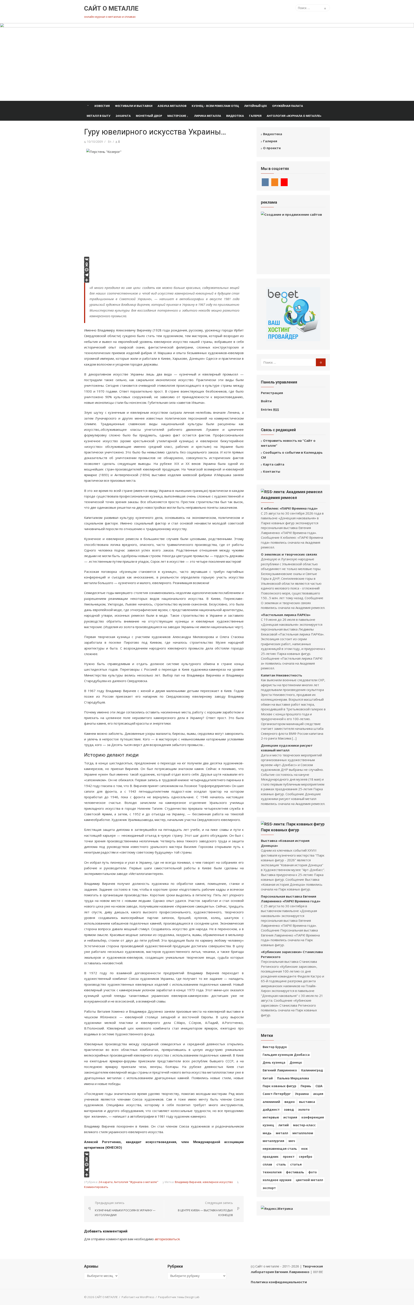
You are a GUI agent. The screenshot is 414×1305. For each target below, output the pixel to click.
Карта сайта (273, 464)
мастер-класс (304, 1125)
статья (296, 1164)
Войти (266, 401)
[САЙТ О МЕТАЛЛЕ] (207, 62)
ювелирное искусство (218, 1182)
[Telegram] (164, 274)
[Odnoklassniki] (164, 264)
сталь (281, 1164)
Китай (268, 1078)
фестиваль (295, 1172)
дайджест (271, 1109)
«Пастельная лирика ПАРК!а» (285, 615)
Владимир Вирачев (188, 1182)
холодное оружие (277, 1180)
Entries (270, 409)
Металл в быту (98, 116)
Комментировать (96, 1187)
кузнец (268, 1125)
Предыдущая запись (125, 1209)
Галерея (255, 116)
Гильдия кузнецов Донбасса (286, 1055)
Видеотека (235, 116)
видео (289, 1102)
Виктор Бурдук (275, 1047)
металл (282, 1133)
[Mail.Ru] (164, 269)
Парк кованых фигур (280, 830)
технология (272, 1172)
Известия (102, 106)
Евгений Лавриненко (280, 1070)
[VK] (164, 259)
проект (289, 1157)
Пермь (306, 1086)
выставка (307, 1102)
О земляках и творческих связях (289, 554)
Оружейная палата (287, 106)
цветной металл (309, 1180)
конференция (312, 1117)
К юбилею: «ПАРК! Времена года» (289, 508)
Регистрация (272, 393)
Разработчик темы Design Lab (178, 1297)
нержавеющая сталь (280, 1149)
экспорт (269, 1188)
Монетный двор (149, 116)
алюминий (271, 1102)
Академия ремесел (279, 497)
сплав (267, 1164)
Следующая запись (205, 1209)
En (109, 141)
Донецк (296, 1062)
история (290, 1117)
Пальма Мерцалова (293, 1078)
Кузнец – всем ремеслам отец (215, 106)
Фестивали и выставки (133, 106)
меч (292, 1141)
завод (289, 1109)
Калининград (312, 1070)
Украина (302, 1094)
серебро (305, 1157)
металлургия (273, 1141)
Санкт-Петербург (277, 1094)
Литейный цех (255, 106)
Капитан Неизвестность (281, 675)
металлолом (302, 1133)
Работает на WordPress (138, 1297)
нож (304, 1149)
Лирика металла (207, 116)
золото (304, 1109)
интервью (271, 1117)
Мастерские (176, 116)
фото (312, 1172)
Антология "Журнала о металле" (136, 1182)
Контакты (271, 471)
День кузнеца (274, 1062)
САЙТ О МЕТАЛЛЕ (111, 8)
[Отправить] (164, 280)
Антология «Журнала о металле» (294, 116)
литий (283, 1125)
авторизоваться (167, 1239)
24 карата (123, 116)
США (319, 1086)
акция (318, 1094)
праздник (271, 1157)
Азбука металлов (172, 106)
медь (267, 1133)
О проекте (272, 148)
